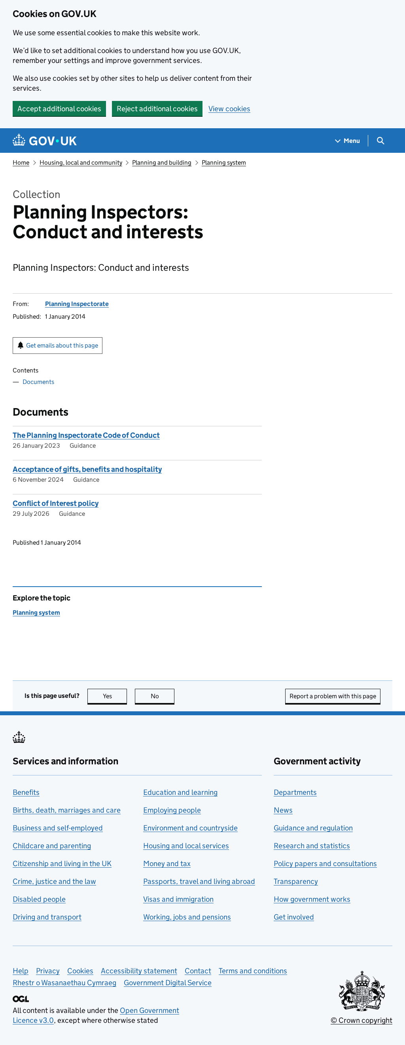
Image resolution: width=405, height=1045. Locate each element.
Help (20, 970)
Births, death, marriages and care (67, 810)
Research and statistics (312, 845)
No (162, 696)
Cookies (80, 970)
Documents (38, 382)
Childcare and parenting (52, 845)
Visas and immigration (178, 899)
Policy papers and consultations (325, 863)
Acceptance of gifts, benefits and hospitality (87, 469)
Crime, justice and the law (54, 881)
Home (21, 162)
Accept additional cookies (59, 108)
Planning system (224, 162)
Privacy (48, 970)
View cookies (229, 108)
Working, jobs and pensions (187, 917)
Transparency (296, 881)
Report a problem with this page (333, 696)
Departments (295, 792)
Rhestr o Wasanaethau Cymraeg (64, 982)
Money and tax (167, 863)
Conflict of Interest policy (55, 503)
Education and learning (180, 792)
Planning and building (161, 162)
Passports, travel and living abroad (199, 881)
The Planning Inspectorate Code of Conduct (86, 435)
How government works (312, 899)
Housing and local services (186, 845)
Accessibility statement (139, 970)
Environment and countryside (190, 827)
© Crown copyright (361, 1020)
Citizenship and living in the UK (62, 863)
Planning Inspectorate (77, 304)
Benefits (26, 792)
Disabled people (39, 899)
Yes (115, 696)
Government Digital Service (168, 982)
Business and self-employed (58, 827)
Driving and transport (47, 917)
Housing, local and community (81, 162)
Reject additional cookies (157, 108)
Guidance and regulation (313, 827)
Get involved (294, 917)
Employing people (172, 810)
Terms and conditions (253, 970)
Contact (198, 970)
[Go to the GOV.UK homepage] (45, 140)
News (283, 810)
